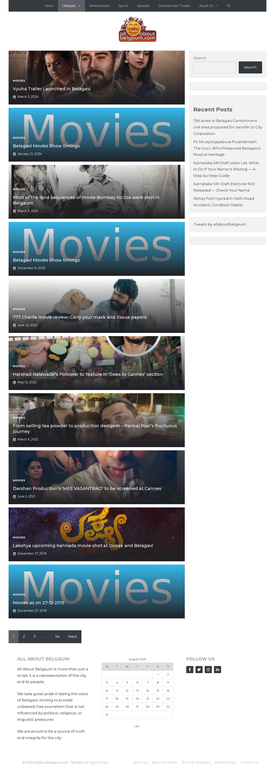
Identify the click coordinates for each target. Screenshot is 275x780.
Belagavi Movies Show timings (46, 145)
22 (157, 698)
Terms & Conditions (196, 762)
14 (147, 690)
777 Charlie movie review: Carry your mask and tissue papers (80, 317)
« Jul (136, 726)
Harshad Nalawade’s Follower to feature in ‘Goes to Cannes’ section (88, 374)
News (49, 6)
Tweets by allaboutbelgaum (219, 224)
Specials (143, 6)
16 (168, 690)
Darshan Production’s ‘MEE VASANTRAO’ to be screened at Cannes (87, 488)
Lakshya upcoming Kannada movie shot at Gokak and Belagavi (83, 545)
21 (148, 698)
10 (106, 690)
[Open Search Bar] (229, 6)
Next (72, 636)
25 (117, 706)
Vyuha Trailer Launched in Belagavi (52, 88)
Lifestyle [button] (68, 6)
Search (199, 58)
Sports (123, 6)
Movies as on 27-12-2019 (38, 602)
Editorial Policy (226, 762)
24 (106, 706)
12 (127, 690)
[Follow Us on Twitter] (199, 669)
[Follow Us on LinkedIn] (217, 669)
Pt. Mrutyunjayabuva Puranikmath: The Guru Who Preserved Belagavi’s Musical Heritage (227, 148)
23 (168, 698)
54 (57, 636)
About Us (140, 762)
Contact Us (249, 762)
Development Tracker (174, 6)
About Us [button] (206, 6)
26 (127, 706)
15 (158, 690)
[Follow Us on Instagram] (208, 669)
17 (107, 698)
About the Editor (164, 762)
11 (117, 690)
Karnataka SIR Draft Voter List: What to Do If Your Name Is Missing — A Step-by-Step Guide (226, 169)
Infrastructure (99, 6)
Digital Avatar (99, 762)
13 (137, 690)
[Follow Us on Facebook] (189, 669)
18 (117, 698)
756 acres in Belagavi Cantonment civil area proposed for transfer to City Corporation (227, 127)
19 (127, 698)
